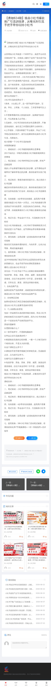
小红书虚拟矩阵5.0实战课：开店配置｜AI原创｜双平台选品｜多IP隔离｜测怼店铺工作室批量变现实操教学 (19, 610)
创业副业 (11, 11)
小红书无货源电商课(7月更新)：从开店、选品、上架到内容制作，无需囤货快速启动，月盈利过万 (19, 615)
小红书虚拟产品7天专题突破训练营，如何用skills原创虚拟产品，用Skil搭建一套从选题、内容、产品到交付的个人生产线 (13, 559)
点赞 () (33, 438)
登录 (46, 4)
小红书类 (18, 11)
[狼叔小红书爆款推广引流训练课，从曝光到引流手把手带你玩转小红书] (25, 44)
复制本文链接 (27, 472)
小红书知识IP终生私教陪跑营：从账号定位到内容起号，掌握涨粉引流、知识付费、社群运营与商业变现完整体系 (13, 528)
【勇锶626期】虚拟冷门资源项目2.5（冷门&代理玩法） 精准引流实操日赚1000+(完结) (38, 485)
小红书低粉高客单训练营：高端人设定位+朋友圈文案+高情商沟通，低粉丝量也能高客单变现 (19, 623)
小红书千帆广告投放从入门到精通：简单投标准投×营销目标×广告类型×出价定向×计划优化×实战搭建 (19, 602)
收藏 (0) (20, 438)
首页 (5, 11)
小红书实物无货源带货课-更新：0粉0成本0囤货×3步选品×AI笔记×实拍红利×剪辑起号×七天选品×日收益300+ (37, 528)
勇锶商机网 (11, 450)
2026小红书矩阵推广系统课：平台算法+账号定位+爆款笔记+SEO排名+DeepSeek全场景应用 (19, 619)
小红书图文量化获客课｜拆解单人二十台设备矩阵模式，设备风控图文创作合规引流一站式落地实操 (19, 606)
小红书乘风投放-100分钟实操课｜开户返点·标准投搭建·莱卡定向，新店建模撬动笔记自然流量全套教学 (37, 559)
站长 (9, 536)
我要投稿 (46, 11)
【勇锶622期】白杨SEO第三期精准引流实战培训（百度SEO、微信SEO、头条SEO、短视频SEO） (13, 485)
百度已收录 (43, 31)
